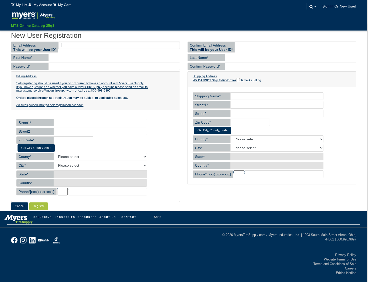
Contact (128, 217)
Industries (65, 217)
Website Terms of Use (340, 259)
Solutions (43, 217)
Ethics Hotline (346, 273)
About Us (107, 217)
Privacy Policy (345, 255)
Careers (350, 268)
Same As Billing (250, 80)
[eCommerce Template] (34, 16)
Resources (87, 217)
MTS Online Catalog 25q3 (32, 26)
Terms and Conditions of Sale (334, 264)
